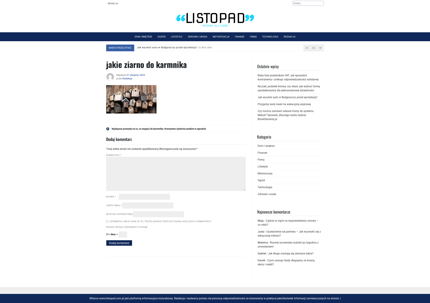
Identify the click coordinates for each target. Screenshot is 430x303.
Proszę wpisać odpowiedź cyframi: (127, 227)
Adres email (114, 205)
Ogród (162, 36)
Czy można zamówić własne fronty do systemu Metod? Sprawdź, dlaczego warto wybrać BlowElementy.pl (286, 115)
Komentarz (113, 155)
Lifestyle (176, 36)
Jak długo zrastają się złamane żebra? (291, 253)
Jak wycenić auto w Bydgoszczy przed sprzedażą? (174, 47)
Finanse (239, 36)
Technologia (270, 36)
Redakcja (113, 3)
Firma (253, 36)
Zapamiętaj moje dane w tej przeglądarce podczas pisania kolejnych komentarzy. (161, 221)
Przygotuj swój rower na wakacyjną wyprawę (284, 104)
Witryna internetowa (119, 214)
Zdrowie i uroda (197, 36)
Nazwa (111, 197)
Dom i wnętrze (143, 36)
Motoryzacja (221, 36)
